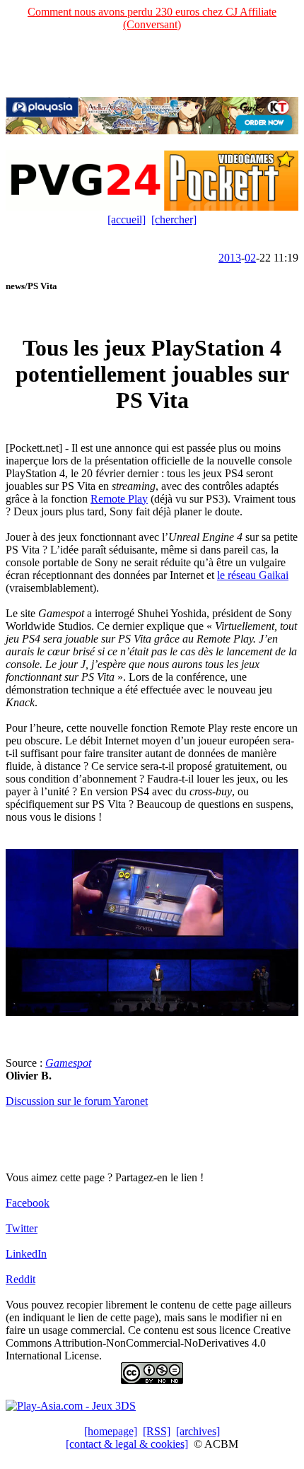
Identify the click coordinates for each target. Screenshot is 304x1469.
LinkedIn (26, 1254)
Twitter (21, 1228)
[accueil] (126, 219)
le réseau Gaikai (252, 575)
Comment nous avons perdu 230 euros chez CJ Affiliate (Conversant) (152, 18)
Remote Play (119, 499)
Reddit (20, 1279)
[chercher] (174, 219)
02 (250, 258)
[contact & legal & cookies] (127, 1444)
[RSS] (156, 1431)
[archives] (198, 1431)
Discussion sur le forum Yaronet (77, 1101)
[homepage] (110, 1431)
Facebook (27, 1203)
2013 (229, 258)
